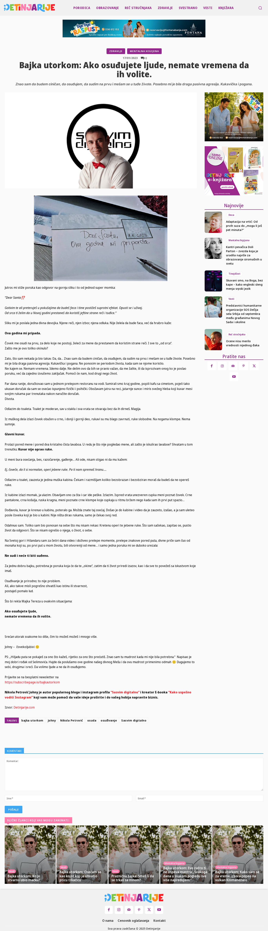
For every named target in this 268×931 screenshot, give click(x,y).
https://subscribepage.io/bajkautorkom (32, 682)
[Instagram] (222, 366)
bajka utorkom (32, 720)
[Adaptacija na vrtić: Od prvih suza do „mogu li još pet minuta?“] (213, 222)
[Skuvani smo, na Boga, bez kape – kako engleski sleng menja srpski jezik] (213, 281)
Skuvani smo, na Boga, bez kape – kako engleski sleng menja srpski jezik (244, 284)
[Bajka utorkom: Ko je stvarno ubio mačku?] (30, 854)
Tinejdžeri (234, 273)
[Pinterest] (118, 735)
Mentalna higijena (144, 51)
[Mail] (233, 366)
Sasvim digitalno (133, 720)
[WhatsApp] (127, 735)
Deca (231, 215)
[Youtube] (234, 376)
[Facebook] (100, 735)
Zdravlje (115, 51)
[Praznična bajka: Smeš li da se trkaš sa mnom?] (134, 854)
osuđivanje (109, 720)
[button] (260, 8)
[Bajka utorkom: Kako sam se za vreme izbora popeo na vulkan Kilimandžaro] (237, 854)
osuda (92, 720)
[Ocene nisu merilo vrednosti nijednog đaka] (213, 339)
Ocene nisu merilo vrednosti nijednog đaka (242, 343)
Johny (52, 720)
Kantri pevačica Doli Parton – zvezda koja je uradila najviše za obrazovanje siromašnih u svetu (244, 255)
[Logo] (4, 8)
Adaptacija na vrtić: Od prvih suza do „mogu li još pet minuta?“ (244, 226)
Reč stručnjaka (237, 334)
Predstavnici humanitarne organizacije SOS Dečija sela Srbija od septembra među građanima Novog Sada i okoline (244, 313)
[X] (109, 735)
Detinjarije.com (24, 707)
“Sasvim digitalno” (125, 692)
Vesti (231, 299)
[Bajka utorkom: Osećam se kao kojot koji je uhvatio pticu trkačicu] (82, 854)
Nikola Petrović (71, 720)
